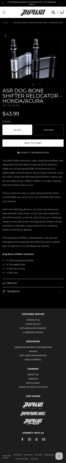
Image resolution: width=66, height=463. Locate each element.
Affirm (33, 351)
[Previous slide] (3, 3)
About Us (33, 374)
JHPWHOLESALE (33, 411)
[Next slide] (63, 3)
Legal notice (34, 459)
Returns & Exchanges (33, 328)
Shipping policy (49, 455)
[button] (4, 12)
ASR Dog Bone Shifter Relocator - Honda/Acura (38, 22)
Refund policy (17, 455)
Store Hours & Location (33, 387)
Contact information (21, 459)
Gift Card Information (33, 355)
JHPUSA (33, 405)
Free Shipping (33, 359)
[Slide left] (25, 84)
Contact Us (33, 320)
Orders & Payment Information (33, 347)
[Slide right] (40, 84)
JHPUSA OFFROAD (33, 421)
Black (17, 130)
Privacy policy (28, 455)
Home (5, 22)
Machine (49, 130)
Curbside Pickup (33, 332)
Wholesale (33, 383)
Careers (33, 378)
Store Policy (33, 324)
